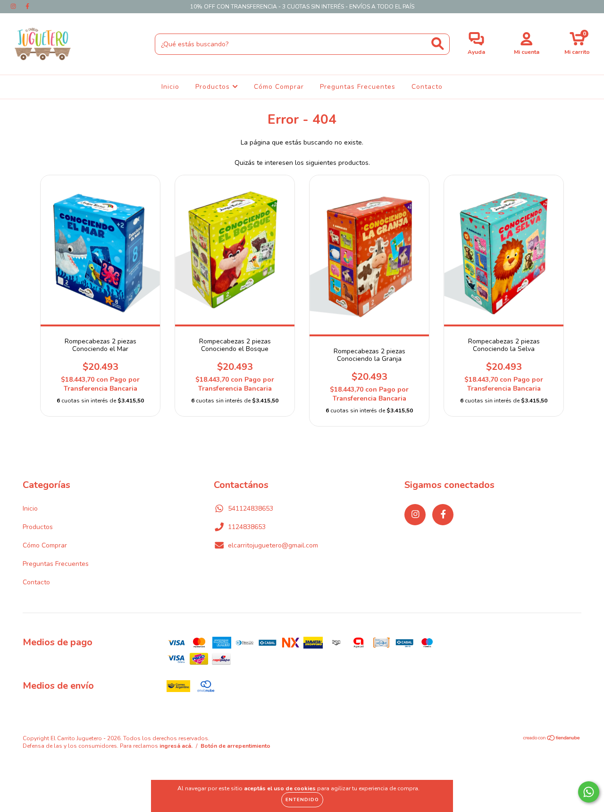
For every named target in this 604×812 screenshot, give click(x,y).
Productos (213, 86)
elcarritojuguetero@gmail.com (273, 545)
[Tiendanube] (551, 739)
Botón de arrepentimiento (235, 746)
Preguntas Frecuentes (357, 86)
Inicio (170, 86)
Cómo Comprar (279, 86)
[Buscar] (438, 44)
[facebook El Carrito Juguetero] (27, 6)
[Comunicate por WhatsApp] (588, 792)
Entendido (302, 799)
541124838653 (250, 508)
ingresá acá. (176, 746)
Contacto (427, 86)
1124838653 (247, 526)
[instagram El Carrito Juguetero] (14, 6)
